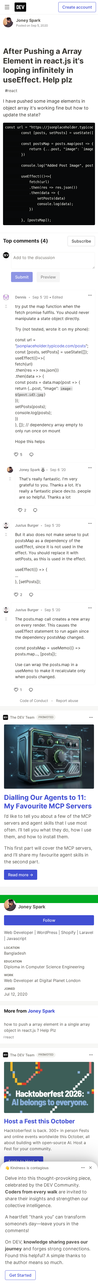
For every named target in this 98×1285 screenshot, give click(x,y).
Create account (77, 7)
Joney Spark (28, 20)
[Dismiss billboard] (90, 1168)
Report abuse (67, 700)
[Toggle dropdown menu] (90, 295)
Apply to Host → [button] (23, 1161)
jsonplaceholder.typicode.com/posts (51, 345)
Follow (49, 920)
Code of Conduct (34, 700)
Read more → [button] (20, 874)
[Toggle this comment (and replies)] (6, 306)
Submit (22, 277)
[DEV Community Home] (20, 7)
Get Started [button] (20, 1275)
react (11, 90)
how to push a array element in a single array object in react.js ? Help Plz (46, 1030)
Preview (48, 277)
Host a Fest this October (39, 1121)
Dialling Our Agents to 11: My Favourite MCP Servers (48, 801)
